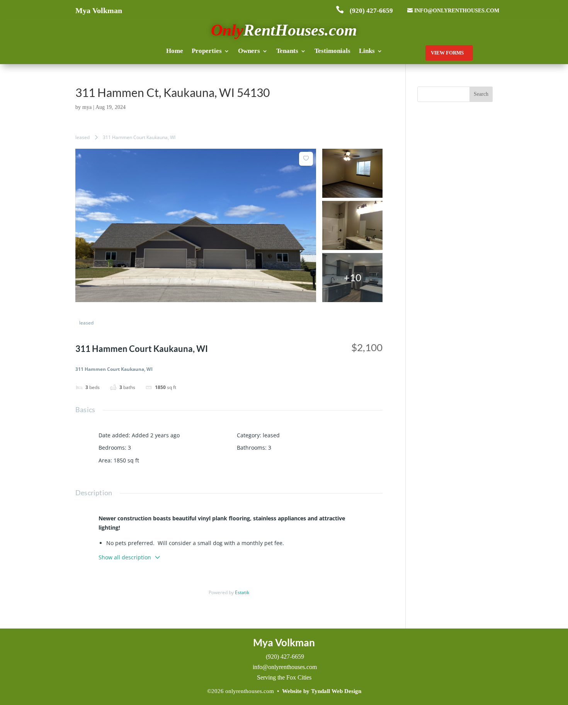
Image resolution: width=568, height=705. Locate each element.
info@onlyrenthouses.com (456, 11)
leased (82, 137)
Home (174, 51)
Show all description (125, 557)
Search (481, 94)
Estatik (242, 592)
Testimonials (332, 51)
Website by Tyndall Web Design (321, 691)
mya (87, 107)
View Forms (447, 53)
